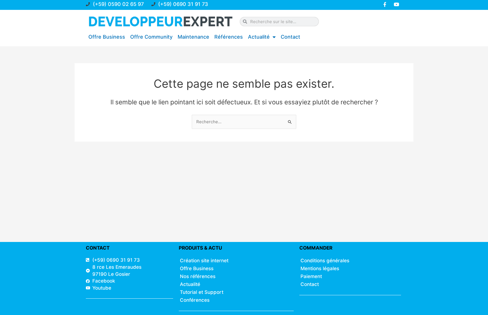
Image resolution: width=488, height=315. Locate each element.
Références (228, 37)
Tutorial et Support (201, 292)
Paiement (311, 276)
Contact (290, 37)
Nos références (197, 276)
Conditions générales (324, 260)
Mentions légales (319, 268)
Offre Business (106, 37)
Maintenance (193, 37)
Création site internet (204, 260)
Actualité (259, 37)
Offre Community (151, 37)
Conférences (195, 300)
